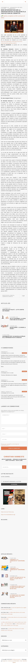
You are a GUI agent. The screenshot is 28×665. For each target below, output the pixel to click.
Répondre (24, 371)
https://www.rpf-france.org (7, 511)
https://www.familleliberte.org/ (8, 514)
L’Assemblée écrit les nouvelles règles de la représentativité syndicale (13, 337)
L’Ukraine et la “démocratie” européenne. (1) (17, 570)
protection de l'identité (8, 295)
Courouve (3, 380)
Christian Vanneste (14, 456)
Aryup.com (5, 660)
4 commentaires (11, 8)
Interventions (13, 7)
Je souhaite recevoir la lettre (11, 481)
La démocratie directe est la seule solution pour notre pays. (17, 587)
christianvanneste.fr (16, 659)
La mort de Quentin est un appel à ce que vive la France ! (17, 578)
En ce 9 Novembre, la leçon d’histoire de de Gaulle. (18, 319)
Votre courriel (5, 476)
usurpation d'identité (7, 296)
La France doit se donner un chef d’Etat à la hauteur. (17, 596)
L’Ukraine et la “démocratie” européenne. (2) (17, 561)
